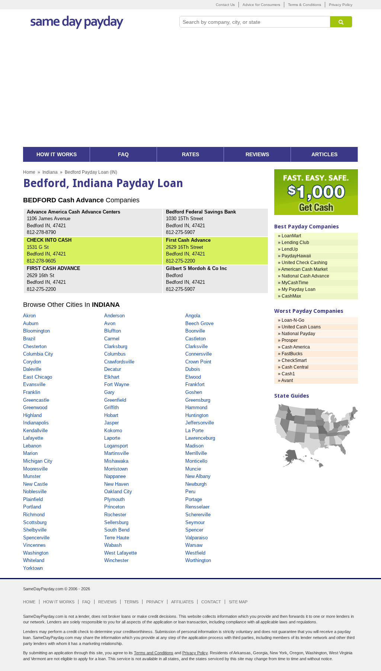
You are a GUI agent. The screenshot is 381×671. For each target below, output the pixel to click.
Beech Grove (199, 323)
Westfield (195, 553)
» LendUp (288, 249)
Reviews (107, 602)
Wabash (113, 545)
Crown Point (198, 362)
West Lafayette (120, 553)
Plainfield (33, 499)
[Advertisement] (190, 91)
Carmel (111, 338)
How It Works (58, 602)
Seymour (195, 522)
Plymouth (114, 499)
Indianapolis (36, 423)
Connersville (198, 354)
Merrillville (196, 453)
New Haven (116, 484)
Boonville (195, 331)
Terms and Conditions (153, 653)
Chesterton (35, 346)
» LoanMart (289, 235)
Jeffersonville (199, 423)
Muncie (193, 469)
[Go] (341, 22)
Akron (29, 315)
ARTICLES (324, 154)
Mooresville (35, 469)
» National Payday (296, 333)
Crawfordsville (119, 362)
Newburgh (195, 484)
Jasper (111, 423)
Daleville (32, 369)
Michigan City (37, 461)
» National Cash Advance (303, 276)
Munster (32, 476)
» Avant (285, 380)
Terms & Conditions (304, 5)
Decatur (112, 369)
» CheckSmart (292, 360)
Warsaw (193, 545)
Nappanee (115, 476)
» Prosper (288, 340)
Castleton (195, 338)
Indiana (50, 172)
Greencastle (36, 400)
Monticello (196, 461)
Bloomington (36, 331)
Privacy (154, 602)
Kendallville (35, 430)
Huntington (196, 415)
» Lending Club (293, 242)
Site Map (238, 602)
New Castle (35, 484)
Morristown (116, 469)
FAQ (123, 154)
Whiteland (33, 560)
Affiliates (182, 602)
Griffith (111, 407)
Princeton (114, 507)
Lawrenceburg (200, 438)
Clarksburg (115, 346)
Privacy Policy (340, 5)
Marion (30, 453)
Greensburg (197, 400)
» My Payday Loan (297, 289)
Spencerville (36, 537)
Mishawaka (116, 461)
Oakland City (118, 491)
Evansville (34, 384)
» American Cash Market (302, 269)
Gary (109, 392)
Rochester (115, 514)
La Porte (194, 430)
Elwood (193, 377)
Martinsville (116, 453)
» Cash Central (293, 367)
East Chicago (37, 377)
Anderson (114, 315)
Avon (109, 323)
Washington (35, 553)
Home (29, 172)
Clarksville (196, 346)
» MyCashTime (293, 282)
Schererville (198, 514)
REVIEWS (257, 154)
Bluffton (112, 331)
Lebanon (32, 446)
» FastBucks (290, 353)
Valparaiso (196, 537)
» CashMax (289, 296)
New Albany (198, 476)
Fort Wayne (116, 384)
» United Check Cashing (302, 262)
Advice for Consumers (261, 5)
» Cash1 (286, 373)
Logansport (116, 446)
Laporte (112, 438)
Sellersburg (116, 522)
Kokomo (113, 430)
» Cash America (294, 347)
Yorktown (33, 568)
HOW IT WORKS (56, 154)
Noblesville (35, 491)
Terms (131, 602)
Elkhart (111, 377)
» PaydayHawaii (294, 256)
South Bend (116, 530)
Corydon (32, 362)
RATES (190, 154)
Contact (211, 602)
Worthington (198, 560)
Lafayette (33, 438)
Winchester (116, 560)
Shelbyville (35, 530)
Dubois (192, 369)
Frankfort (195, 384)
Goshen (193, 392)
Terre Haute (116, 537)
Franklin (31, 392)
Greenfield (115, 400)
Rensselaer (197, 507)
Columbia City (38, 354)
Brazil (29, 338)
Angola (192, 315)
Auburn (30, 323)
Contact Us (225, 5)
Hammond (196, 407)
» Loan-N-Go (291, 320)
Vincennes (34, 545)
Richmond (34, 514)
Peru (190, 491)
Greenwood (35, 407)
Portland (32, 507)
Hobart (111, 415)
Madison (194, 446)
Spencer (194, 530)
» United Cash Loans (299, 327)
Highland (32, 415)
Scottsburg (35, 522)
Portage (193, 499)
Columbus (115, 354)
